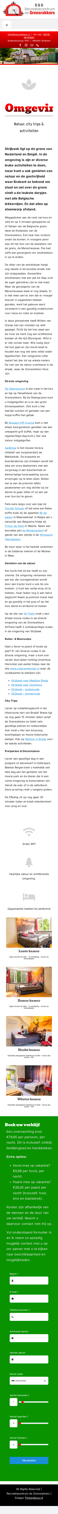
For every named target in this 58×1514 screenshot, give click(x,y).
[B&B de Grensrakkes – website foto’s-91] (29, 918)
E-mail (14, 1291)
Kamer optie (16, 1374)
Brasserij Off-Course (21, 422)
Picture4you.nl (34, 1497)
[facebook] (20, 45)
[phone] (37, 45)
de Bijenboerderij (33, 530)
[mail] (32, 45)
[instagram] (26, 45)
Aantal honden (18, 1437)
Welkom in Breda (35, 739)
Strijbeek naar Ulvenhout (26, 684)
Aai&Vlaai (10, 447)
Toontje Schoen (14, 508)
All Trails (29, 613)
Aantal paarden (19, 1416)
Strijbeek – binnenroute (25, 693)
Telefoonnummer (20, 1310)
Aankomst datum (19, 1331)
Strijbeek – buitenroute (25, 689)
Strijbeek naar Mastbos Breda (29, 680)
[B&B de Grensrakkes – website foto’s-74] (29, 967)
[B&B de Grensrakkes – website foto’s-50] (29, 1066)
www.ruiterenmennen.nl (24, 668)
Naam (14, 1273)
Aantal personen (19, 1395)
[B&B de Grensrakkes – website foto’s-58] (29, 1017)
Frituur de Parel (14, 526)
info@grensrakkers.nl (19, 34)
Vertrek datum (17, 1352)
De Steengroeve (15, 388)
